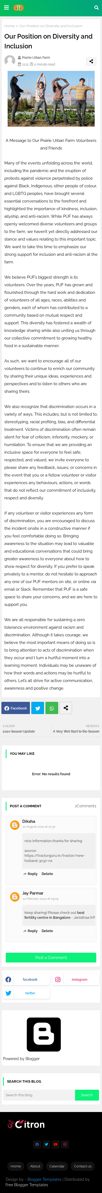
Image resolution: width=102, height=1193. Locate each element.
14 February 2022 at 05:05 (40, 899)
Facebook (19, 708)
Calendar (57, 1166)
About (35, 1166)
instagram (79, 980)
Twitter (37, 708)
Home (9, 26)
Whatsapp (51, 708)
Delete (47, 874)
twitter (30, 993)
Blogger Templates (44, 1179)
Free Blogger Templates (26, 1185)
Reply (33, 874)
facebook (30, 980)
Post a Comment (51, 957)
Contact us (82, 1166)
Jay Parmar (33, 893)
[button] (96, 7)
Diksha (28, 821)
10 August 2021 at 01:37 (39, 826)
